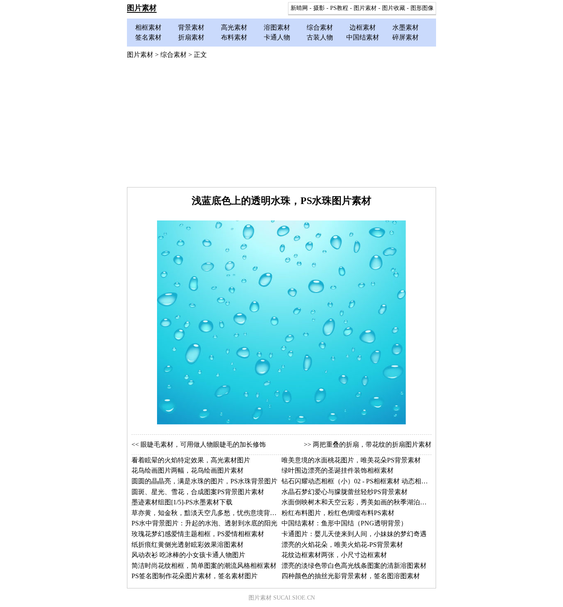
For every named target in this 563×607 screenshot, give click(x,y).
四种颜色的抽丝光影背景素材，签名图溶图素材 (351, 575)
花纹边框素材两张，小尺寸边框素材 (334, 554)
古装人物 (320, 37)
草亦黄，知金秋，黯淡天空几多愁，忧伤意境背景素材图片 (217, 512)
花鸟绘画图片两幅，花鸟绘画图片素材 (187, 470)
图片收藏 (393, 8)
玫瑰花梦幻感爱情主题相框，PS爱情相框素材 (197, 533)
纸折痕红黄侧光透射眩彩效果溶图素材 (187, 544)
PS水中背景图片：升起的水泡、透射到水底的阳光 (204, 523)
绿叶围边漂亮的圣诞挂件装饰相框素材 (338, 470)
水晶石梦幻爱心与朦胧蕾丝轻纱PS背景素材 (345, 491)
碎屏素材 (405, 37)
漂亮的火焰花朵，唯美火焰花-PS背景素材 (342, 544)
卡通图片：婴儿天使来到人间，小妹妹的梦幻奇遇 (354, 533)
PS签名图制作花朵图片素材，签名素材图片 (194, 575)
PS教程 (339, 8)
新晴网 (299, 8)
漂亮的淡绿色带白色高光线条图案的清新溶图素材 (354, 565)
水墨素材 (405, 27)
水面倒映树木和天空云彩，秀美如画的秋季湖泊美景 (357, 502)
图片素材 (142, 8)
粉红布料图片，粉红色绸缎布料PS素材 (338, 512)
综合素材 (320, 27)
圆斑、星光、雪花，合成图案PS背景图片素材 (197, 491)
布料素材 (234, 37)
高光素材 (234, 27)
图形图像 (422, 8)
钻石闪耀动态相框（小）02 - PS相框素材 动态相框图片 (361, 481)
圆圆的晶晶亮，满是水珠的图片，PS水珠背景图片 (204, 481)
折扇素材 (191, 37)
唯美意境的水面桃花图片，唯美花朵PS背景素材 (351, 460)
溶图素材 (277, 27)
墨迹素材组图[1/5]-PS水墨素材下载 (181, 502)
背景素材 (191, 27)
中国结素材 (362, 37)
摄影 (319, 8)
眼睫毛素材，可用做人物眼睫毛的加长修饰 (203, 444)
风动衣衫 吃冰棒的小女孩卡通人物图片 (188, 554)
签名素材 (148, 37)
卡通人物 (277, 37)
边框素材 (363, 27)
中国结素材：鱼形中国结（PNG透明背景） (344, 523)
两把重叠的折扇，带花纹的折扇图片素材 (372, 444)
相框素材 (148, 27)
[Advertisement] (281, 125)
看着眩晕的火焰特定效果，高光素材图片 (190, 460)
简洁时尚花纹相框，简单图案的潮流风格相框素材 (204, 565)
